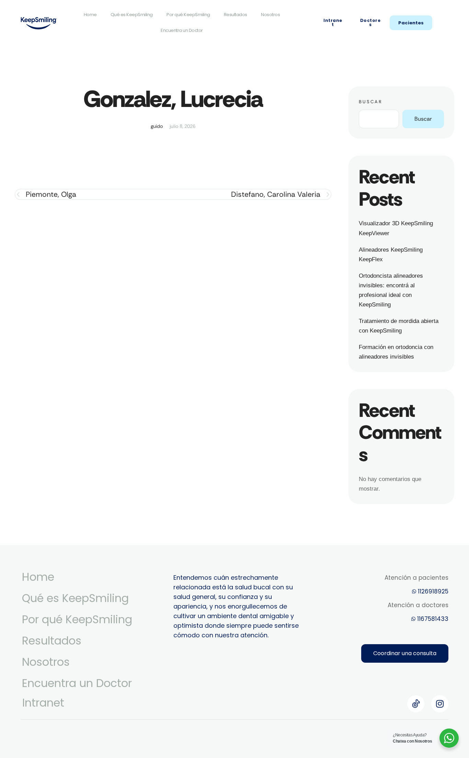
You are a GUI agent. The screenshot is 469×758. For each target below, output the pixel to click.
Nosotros (270, 14)
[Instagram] (439, 703)
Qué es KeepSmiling (132, 14)
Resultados (235, 14)
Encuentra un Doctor (182, 30)
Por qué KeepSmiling (188, 14)
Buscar (370, 102)
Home (90, 14)
